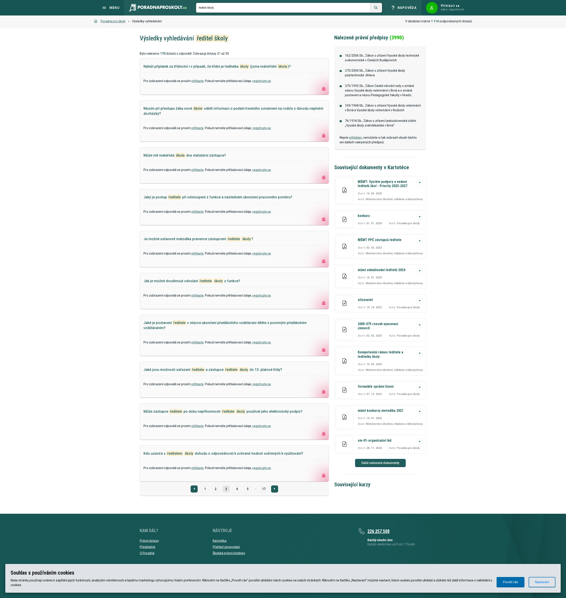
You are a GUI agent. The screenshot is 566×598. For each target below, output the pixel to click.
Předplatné (147, 547)
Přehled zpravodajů (226, 547)
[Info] (420, 183)
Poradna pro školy (113, 21)
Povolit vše (510, 582)
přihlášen (355, 137)
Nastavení (542, 582)
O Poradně (147, 553)
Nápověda (407, 8)
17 (264, 489)
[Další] (274, 489)
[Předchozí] (194, 489)
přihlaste (197, 81)
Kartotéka (219, 540)
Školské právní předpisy (229, 553)
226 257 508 (378, 531)
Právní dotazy (149, 540)
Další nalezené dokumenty (380, 463)
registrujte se (261, 81)
